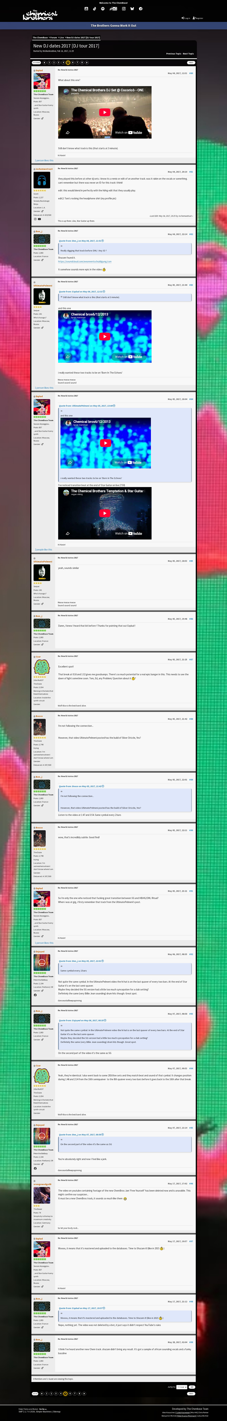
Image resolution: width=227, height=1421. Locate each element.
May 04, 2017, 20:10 (180, 171)
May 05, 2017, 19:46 (180, 618)
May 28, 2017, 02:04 (180, 1342)
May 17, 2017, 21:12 (180, 1301)
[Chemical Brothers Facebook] (140, 8)
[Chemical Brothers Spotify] (103, 8)
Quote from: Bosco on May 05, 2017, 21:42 (80, 786)
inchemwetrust (44, 168)
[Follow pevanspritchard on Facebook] (35, 995)
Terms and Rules (30, 1409)
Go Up (35, 1394)
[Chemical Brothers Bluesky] (132, 8)
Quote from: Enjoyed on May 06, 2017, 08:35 (81, 1020)
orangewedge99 (42, 1184)
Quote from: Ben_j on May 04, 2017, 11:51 (80, 240)
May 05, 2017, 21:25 (180, 659)
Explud (39, 70)
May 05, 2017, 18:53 (180, 561)
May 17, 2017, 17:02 (180, 1183)
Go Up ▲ (43, 1409)
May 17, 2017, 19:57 (180, 1241)
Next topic (188, 53)
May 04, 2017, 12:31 (180, 73)
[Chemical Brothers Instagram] (123, 8)
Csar (38, 656)
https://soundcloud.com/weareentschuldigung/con (85, 261)
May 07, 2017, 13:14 (180, 1127)
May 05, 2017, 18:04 (180, 399)
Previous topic (173, 53)
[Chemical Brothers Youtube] (86, 8)
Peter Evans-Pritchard (186, 1416)
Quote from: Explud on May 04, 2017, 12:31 (80, 291)
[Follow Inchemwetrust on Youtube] (39, 219)
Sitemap (56, 1412)
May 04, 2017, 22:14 (180, 234)
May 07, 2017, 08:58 (180, 1013)
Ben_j (39, 231)
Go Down (36, 63)
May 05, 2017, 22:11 (180, 830)
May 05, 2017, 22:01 (180, 779)
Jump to (171, 1386)
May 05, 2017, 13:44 (180, 285)
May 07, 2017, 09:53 (180, 1068)
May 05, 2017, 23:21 (180, 891)
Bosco (39, 716)
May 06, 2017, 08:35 (180, 954)
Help (20, 1409)
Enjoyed (40, 951)
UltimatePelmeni (43, 285)
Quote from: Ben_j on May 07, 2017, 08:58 (80, 1134)
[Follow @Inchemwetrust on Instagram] (35, 219)
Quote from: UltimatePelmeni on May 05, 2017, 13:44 (86, 405)
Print (191, 63)
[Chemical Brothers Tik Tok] (94, 8)
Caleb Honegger (183, 1412)
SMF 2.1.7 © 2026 (27, 1412)
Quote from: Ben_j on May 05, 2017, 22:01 (80, 961)
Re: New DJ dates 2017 (68, 70)
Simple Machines (44, 1412)
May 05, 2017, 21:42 (180, 719)
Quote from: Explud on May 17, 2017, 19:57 (80, 1308)
